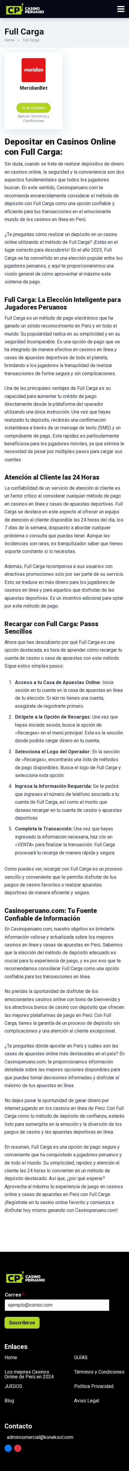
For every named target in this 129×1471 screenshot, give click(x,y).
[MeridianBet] (34, 80)
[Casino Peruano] (25, 8)
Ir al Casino (33, 107)
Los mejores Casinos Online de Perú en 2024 (29, 1374)
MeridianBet (33, 88)
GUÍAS (81, 1357)
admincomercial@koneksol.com (40, 1437)
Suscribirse (22, 1323)
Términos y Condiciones (99, 1372)
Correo (15, 1295)
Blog (9, 1401)
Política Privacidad (93, 1386)
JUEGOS (13, 1386)
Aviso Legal (86, 1401)
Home (9, 40)
